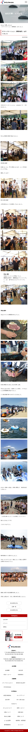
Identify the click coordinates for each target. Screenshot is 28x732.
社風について (7, 712)
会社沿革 (21, 670)
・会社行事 (5, 619)
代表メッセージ (7, 674)
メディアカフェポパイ (7, 682)
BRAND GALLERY (20, 682)
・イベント (5, 623)
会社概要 (7, 670)
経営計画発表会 (7, 695)
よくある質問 (7, 720)
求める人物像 (7, 716)
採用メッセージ (20, 708)
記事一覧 (14, 606)
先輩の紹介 (20, 712)
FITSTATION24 (7, 687)
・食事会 (4, 626)
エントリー (20, 724)
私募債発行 (20, 674)
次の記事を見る (14, 610)
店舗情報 (14, 678)
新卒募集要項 (7, 724)
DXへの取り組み (21, 699)
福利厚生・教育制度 (20, 720)
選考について (20, 716)
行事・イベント (8, 25)
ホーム (2, 25)
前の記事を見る (14, 603)
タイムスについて (7, 708)
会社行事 (7, 699)
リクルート (14, 703)
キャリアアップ (20, 695)
